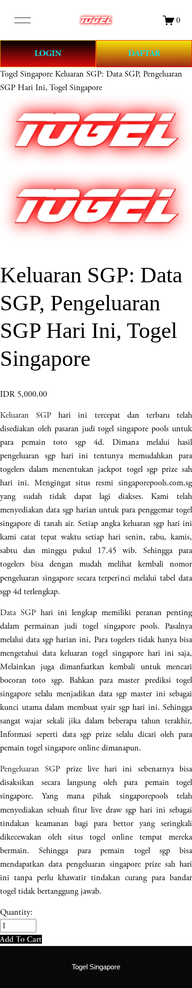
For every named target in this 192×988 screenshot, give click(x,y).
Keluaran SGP (25, 415)
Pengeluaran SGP (30, 769)
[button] (21, 939)
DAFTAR (144, 53)
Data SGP (18, 612)
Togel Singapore (26, 74)
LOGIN (48, 53)
